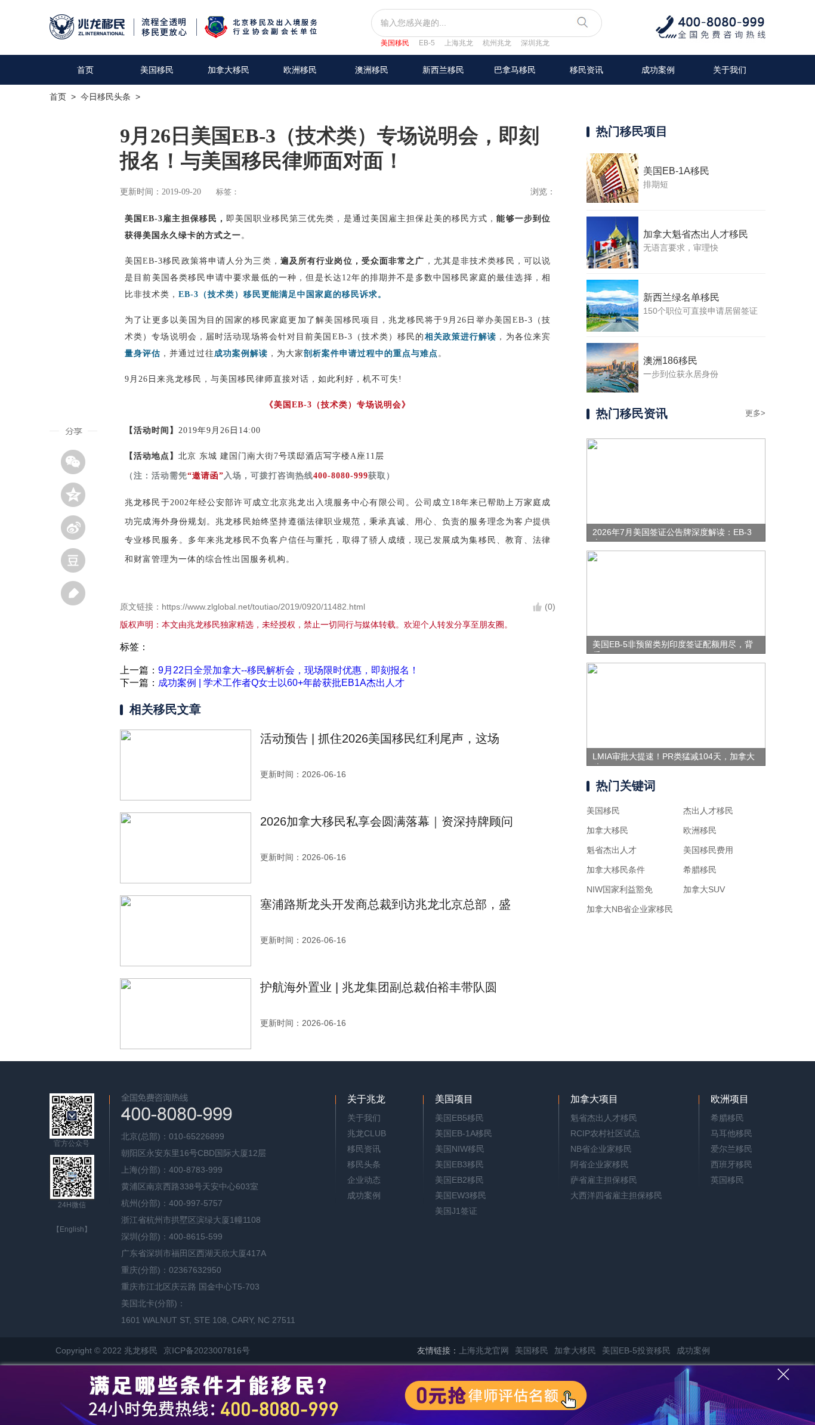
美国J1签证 (456, 1211)
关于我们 (729, 70)
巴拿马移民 (515, 70)
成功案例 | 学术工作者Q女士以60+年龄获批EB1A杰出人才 (281, 683)
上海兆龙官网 (484, 1350)
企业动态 (364, 1180)
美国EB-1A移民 (463, 1133)
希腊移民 (700, 869)
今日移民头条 (106, 96)
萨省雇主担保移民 (603, 1180)
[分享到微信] (77, 461)
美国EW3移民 (460, 1195)
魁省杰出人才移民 (603, 1118)
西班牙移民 (731, 1164)
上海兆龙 (458, 43)
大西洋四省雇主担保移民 (616, 1195)
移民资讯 (586, 70)
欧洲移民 (700, 830)
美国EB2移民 (459, 1180)
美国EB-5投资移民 (636, 1350)
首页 (85, 70)
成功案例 (658, 70)
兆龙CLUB (366, 1133)
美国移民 (395, 43)
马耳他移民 (731, 1133)
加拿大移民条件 (615, 869)
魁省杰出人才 (611, 850)
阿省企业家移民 (599, 1164)
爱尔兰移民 (731, 1149)
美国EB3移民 (459, 1164)
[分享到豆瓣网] (77, 560)
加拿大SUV (704, 889)
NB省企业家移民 (601, 1149)
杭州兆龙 (497, 43)
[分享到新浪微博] (77, 527)
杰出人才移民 (708, 810)
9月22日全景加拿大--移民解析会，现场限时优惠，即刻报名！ (288, 670)
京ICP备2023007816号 (206, 1350)
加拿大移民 (228, 70)
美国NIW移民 (459, 1149)
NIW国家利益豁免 (619, 889)
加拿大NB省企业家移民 (629, 909)
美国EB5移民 (459, 1118)
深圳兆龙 (535, 43)
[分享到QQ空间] (77, 494)
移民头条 (364, 1164)
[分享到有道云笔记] (77, 592)
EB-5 (427, 43)
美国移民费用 (708, 850)
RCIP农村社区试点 (605, 1133)
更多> (755, 413)
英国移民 (727, 1180)
